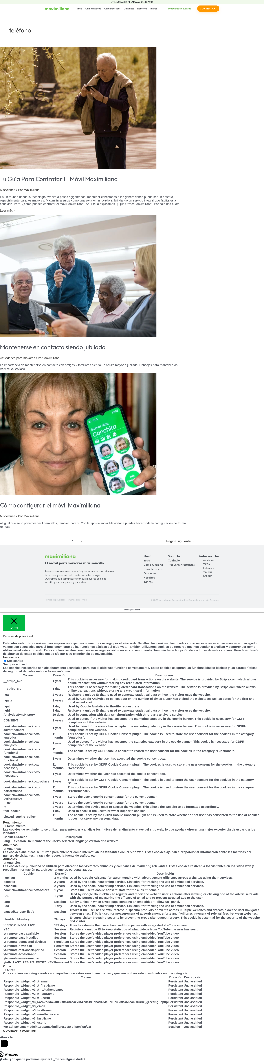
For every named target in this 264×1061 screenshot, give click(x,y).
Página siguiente (180, 541)
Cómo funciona (93, 8)
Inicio (79, 8)
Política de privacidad (55, 599)
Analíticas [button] (10, 845)
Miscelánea (7, 190)
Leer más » (7, 210)
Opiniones (129, 8)
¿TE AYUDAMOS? (132, 1)
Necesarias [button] (11, 657)
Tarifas (153, 8)
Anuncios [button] (10, 859)
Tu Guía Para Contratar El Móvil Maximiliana (59, 179)
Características (112, 8)
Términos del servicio (76, 599)
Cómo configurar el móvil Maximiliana (50, 505)
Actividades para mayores (17, 358)
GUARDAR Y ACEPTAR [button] (19, 1030)
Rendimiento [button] (12, 822)
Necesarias (15, 660)
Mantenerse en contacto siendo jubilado (52, 347)
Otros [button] (7, 966)
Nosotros (142, 8)
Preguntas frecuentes (181, 564)
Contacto (174, 560)
